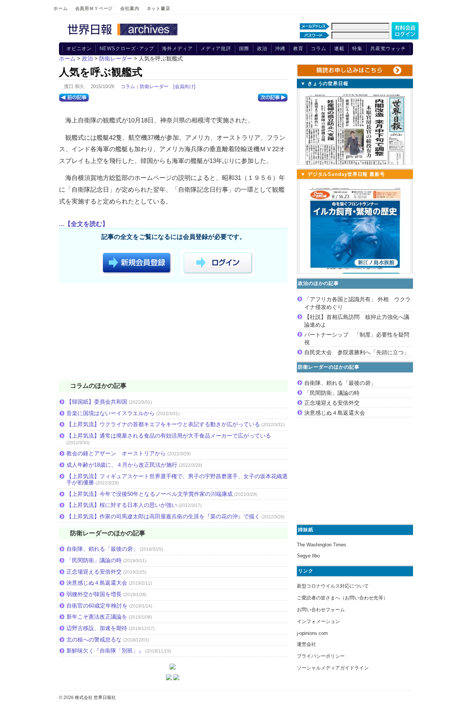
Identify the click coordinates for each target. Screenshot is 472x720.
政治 (262, 48)
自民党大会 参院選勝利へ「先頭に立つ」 (356, 352)
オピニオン (79, 48)
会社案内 (129, 8)
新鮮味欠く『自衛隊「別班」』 (105, 650)
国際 (244, 48)
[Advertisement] (173, 333)
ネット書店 (158, 8)
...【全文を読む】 (83, 223)
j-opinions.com (312, 633)
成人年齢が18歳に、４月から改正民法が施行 (121, 465)
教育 (298, 48)
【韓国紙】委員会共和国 (96, 402)
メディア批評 (216, 48)
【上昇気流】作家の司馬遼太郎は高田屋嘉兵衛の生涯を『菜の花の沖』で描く (163, 516)
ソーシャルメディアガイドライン (333, 668)
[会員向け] (184, 86)
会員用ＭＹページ (94, 8)
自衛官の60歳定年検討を (97, 605)
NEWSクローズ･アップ (127, 48)
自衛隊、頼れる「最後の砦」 (102, 549)
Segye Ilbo (308, 556)
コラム (318, 48)
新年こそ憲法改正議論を (96, 616)
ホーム (60, 8)
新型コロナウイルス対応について (333, 586)
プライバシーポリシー (321, 656)
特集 (357, 48)
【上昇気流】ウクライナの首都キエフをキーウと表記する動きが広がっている (163, 424)
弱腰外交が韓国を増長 (94, 594)
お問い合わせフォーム (321, 609)
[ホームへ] (123, 36)
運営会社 (306, 644)
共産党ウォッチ (388, 48)
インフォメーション (318, 621)
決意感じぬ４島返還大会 (96, 583)
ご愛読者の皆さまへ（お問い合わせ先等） (342, 598)
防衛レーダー (154, 86)
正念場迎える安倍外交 (94, 571)
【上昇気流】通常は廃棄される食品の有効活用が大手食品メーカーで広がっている (168, 435)
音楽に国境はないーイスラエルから (110, 413)
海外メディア (177, 48)
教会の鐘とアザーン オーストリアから (116, 453)
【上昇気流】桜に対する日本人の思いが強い (121, 505)
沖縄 (280, 48)
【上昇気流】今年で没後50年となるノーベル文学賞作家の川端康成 (149, 494)
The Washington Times (321, 544)
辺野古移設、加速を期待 (96, 628)
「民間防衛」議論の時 (94, 560)
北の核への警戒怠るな (94, 639)
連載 (339, 48)
